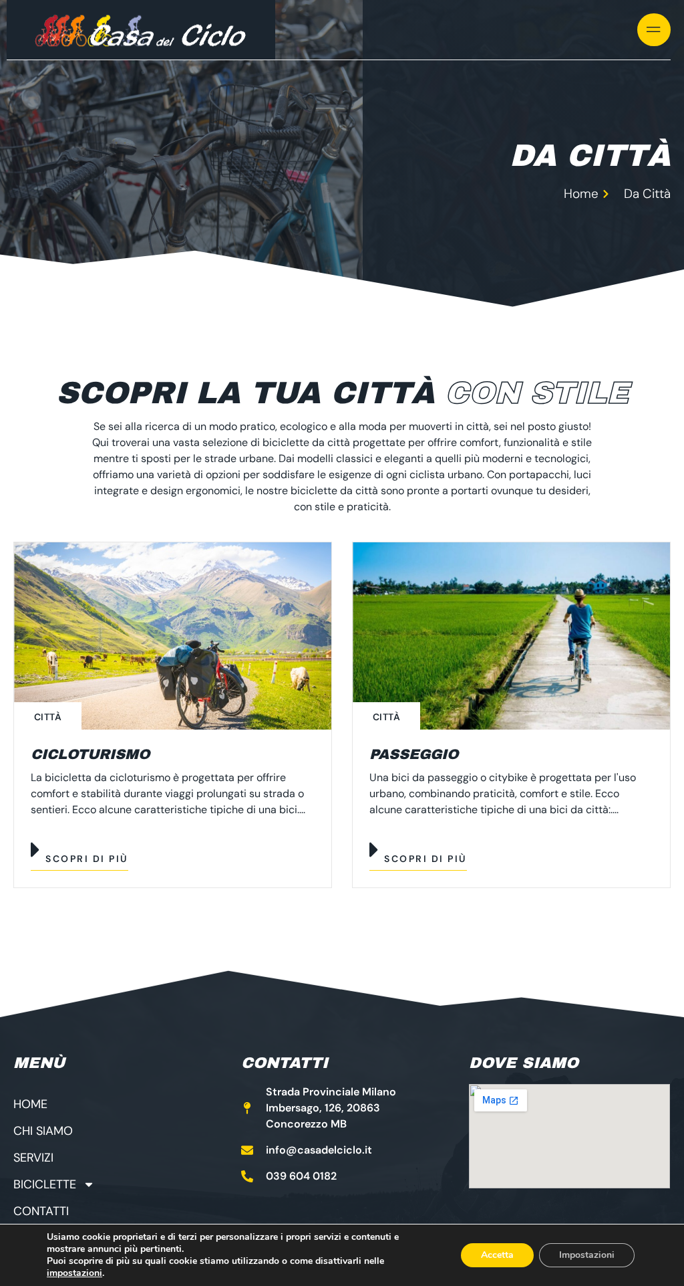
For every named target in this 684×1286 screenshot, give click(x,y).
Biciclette (44, 1184)
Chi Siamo (43, 1131)
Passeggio (413, 754)
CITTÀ (47, 717)
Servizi (33, 1158)
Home (30, 1104)
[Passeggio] (511, 636)
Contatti (41, 1211)
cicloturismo (90, 754)
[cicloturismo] (172, 636)
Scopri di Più (86, 859)
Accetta (497, 1255)
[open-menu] (654, 29)
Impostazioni (587, 1255)
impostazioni (74, 1273)
